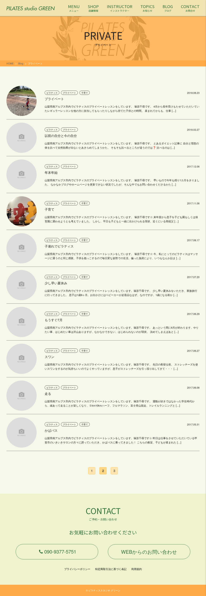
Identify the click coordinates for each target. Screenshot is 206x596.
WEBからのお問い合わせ (149, 551)
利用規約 (136, 569)
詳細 (103, 102)
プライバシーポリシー (77, 569)
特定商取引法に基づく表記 (111, 569)
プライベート (69, 92)
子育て (84, 92)
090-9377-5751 (60, 551)
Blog (20, 63)
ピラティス (52, 92)
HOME (10, 63)
